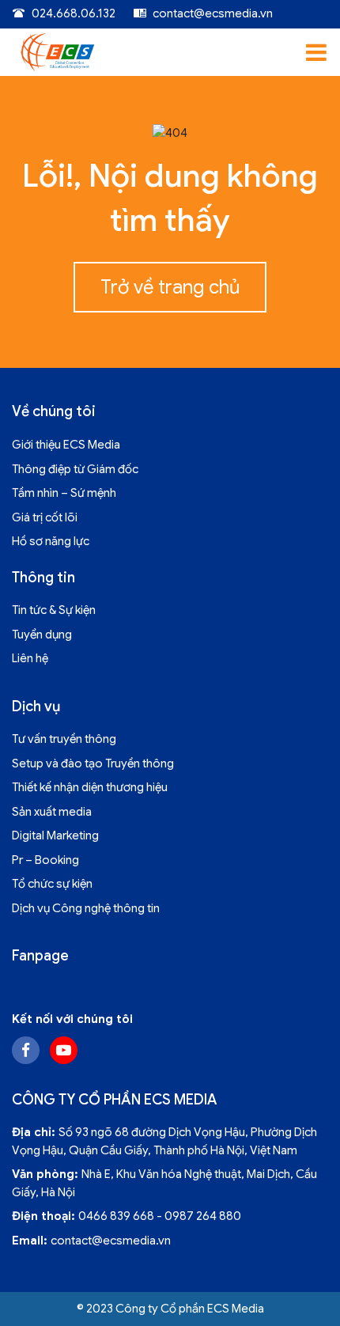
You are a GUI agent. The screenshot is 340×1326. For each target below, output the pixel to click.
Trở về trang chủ (170, 287)
